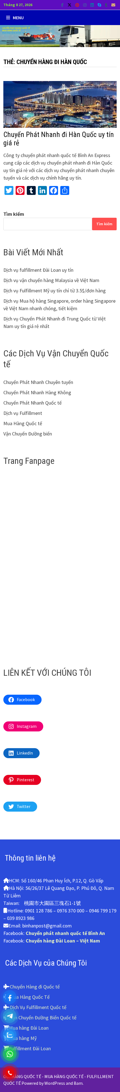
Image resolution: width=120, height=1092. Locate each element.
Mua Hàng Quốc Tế (30, 997)
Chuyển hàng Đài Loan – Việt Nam (63, 940)
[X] (70, 4)
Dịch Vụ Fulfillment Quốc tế (38, 1007)
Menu (18, 17)
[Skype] (100, 4)
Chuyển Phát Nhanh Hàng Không (37, 392)
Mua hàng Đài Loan (29, 1028)
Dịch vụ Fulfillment (22, 413)
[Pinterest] (78, 4)
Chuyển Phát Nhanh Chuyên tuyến (38, 382)
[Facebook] (63, 4)
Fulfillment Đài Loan (30, 1048)
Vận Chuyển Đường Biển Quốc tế (43, 1017)
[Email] (113, 4)
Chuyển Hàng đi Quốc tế (35, 986)
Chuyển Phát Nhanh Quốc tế (32, 403)
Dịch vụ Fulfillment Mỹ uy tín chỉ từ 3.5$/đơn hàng (54, 290)
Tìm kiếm (13, 214)
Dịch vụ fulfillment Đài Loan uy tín (38, 270)
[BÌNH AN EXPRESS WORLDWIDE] (60, 35)
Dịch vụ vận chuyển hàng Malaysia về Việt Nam (51, 280)
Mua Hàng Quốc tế (22, 423)
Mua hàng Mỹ (23, 1038)
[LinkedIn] (92, 4)
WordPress (54, 1083)
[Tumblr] (107, 4)
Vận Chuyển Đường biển (27, 433)
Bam (78, 1083)
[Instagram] (85, 4)
